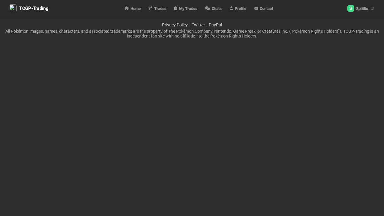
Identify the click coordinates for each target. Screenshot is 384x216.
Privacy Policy (175, 24)
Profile (240, 8)
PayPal (215, 24)
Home (135, 8)
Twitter (198, 24)
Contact (266, 8)
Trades (160, 8)
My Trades (188, 8)
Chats (217, 8)
